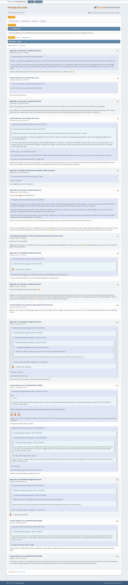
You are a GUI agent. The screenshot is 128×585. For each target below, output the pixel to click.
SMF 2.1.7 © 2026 (10, 583)
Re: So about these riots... (31, 78)
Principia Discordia (17, 7)
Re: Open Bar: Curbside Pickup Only (29, 51)
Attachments (25, 37)
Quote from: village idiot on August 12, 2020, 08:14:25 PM (28, 259)
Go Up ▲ (119, 583)
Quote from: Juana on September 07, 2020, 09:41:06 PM (27, 56)
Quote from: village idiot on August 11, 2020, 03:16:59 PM (30, 337)
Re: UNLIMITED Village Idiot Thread (29, 253)
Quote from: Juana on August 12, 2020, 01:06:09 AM (28, 433)
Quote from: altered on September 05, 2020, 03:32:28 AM (27, 200)
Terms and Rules (111, 583)
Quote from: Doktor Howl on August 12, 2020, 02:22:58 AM (28, 428)
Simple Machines (20, 583)
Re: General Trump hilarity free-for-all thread (38, 305)
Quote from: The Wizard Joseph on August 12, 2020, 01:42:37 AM (29, 391)
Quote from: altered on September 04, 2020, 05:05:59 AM (29, 129)
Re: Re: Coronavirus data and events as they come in (46, 236)
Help (105, 583)
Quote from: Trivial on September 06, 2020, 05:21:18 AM (27, 176)
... (19, 45)
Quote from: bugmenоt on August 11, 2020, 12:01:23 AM (31, 342)
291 (21, 45)
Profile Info (12, 25)
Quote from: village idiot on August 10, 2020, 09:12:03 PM (32, 347)
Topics (18, 37)
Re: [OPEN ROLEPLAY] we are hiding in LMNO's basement (36, 170)
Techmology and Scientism (18, 236)
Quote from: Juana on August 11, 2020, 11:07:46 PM (30, 442)
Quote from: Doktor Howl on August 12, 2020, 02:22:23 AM (28, 328)
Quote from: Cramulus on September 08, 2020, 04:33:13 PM (28, 84)
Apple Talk (13, 51)
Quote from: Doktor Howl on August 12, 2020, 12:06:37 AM (30, 438)
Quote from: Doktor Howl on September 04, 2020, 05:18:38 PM (29, 124)
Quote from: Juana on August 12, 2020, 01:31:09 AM (28, 264)
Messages (11, 37)
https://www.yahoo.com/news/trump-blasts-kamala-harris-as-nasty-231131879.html (38, 409)
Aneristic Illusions (16, 78)
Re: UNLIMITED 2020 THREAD (32, 385)
